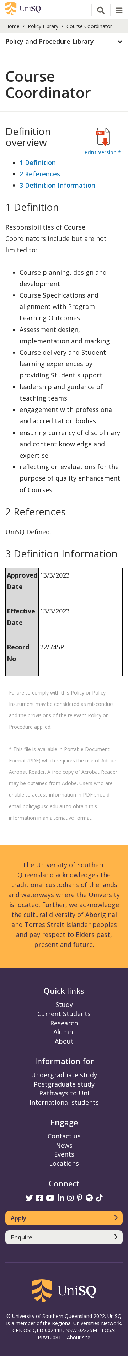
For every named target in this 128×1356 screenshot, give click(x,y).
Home (12, 26)
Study (64, 1004)
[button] (64, 41)
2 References (40, 174)
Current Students (64, 1013)
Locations (64, 1163)
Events (64, 1154)
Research (64, 1023)
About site (78, 1337)
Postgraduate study (64, 1084)
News (64, 1145)
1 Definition (38, 162)
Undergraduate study (64, 1075)
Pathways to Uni (64, 1093)
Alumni (64, 1032)
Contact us (64, 1136)
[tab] (64, 41)
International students (64, 1102)
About (64, 1041)
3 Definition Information (57, 185)
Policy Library (43, 26)
